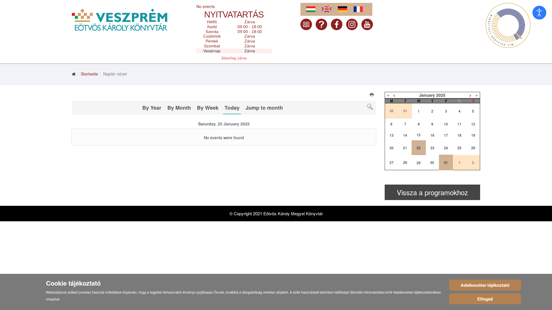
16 (432, 135)
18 (459, 135)
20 (392, 147)
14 (405, 135)
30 (432, 162)
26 (473, 147)
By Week (207, 107)
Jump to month (264, 107)
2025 (440, 95)
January (427, 95)
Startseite (89, 74)
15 (419, 134)
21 (405, 147)
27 (392, 162)
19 (473, 135)
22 (419, 147)
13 (392, 135)
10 (446, 123)
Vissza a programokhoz (432, 192)
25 (459, 147)
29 (419, 162)
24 (446, 147)
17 (446, 135)
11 (459, 123)
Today (232, 107)
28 (405, 162)
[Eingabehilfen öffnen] (539, 13)
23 (432, 147)
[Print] (372, 95)
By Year (151, 107)
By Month (179, 107)
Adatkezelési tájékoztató (485, 285)
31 (446, 162)
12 (473, 123)
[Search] (370, 107)
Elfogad (485, 299)
